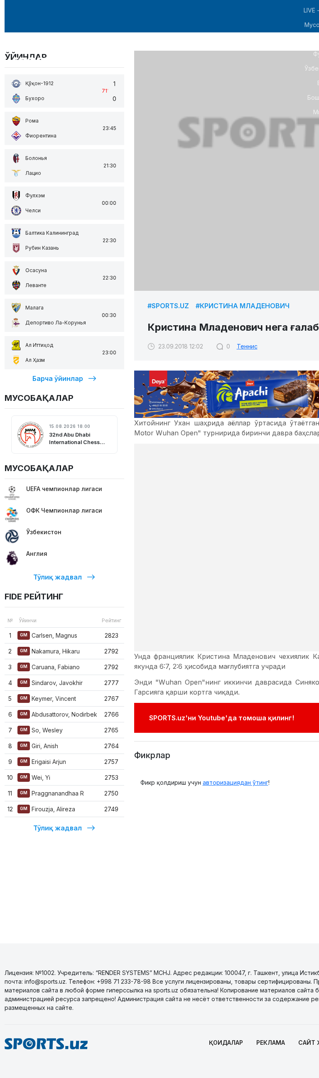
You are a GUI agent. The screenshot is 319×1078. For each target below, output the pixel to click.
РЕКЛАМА (270, 1042)
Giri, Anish (39, 745)
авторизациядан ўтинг (235, 782)
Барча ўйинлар (57, 378)
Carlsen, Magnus (48, 635)
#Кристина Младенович (243, 306)
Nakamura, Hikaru (50, 651)
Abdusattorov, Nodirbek (58, 714)
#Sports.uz (168, 306)
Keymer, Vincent (48, 698)
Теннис (247, 346)
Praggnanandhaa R (52, 793)
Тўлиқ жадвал (57, 577)
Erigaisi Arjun (43, 761)
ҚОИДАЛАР (226, 1042)
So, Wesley (41, 730)
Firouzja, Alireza (47, 809)
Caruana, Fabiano (50, 666)
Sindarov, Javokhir (51, 682)
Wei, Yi (35, 777)
